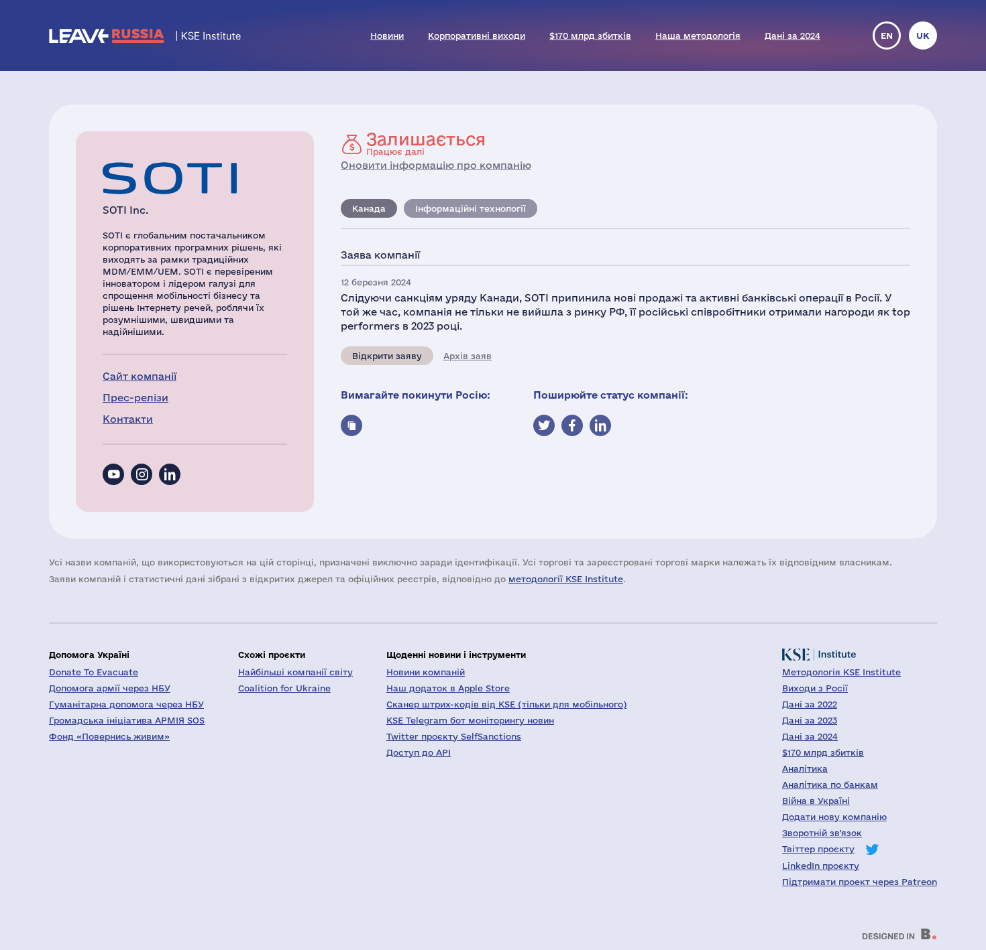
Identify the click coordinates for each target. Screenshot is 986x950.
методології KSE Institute (565, 579)
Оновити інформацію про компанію (436, 165)
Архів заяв (467, 355)
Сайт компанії (139, 376)
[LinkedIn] (169, 474)
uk (923, 35)
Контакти (128, 419)
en (887, 35)
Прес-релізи (135, 397)
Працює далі (426, 143)
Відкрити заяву (387, 355)
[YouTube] (113, 474)
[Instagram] (141, 474)
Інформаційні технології (470, 208)
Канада (369, 208)
